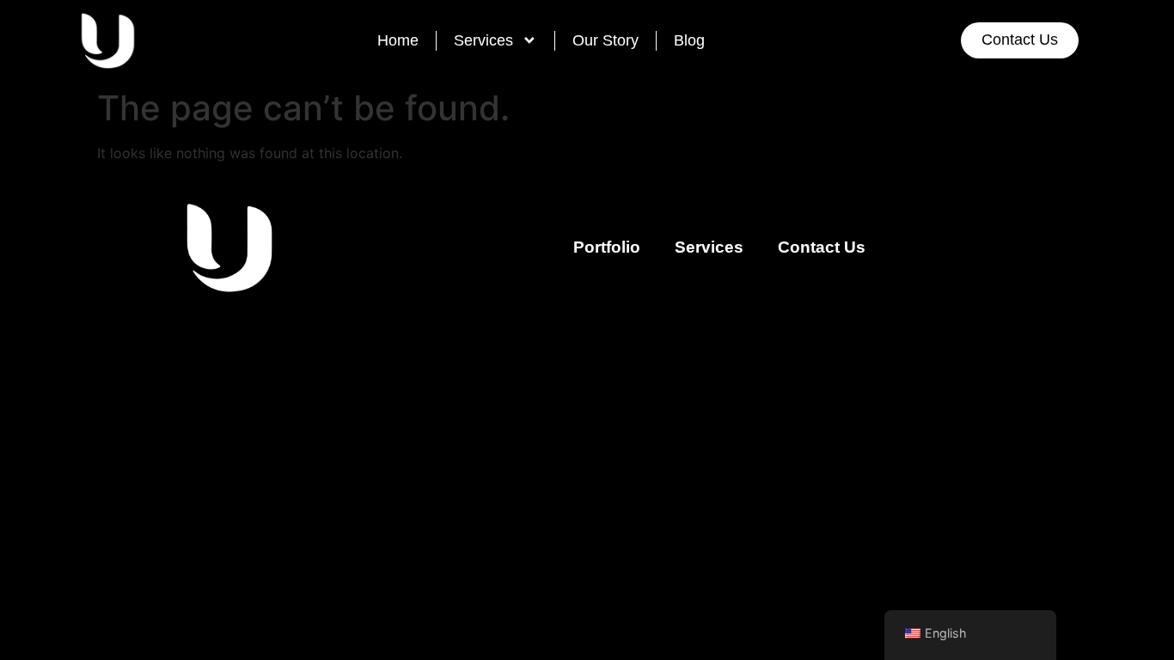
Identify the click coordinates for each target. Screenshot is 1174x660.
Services (483, 40)
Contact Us (821, 247)
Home (398, 40)
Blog (689, 40)
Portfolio (606, 247)
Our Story (605, 40)
